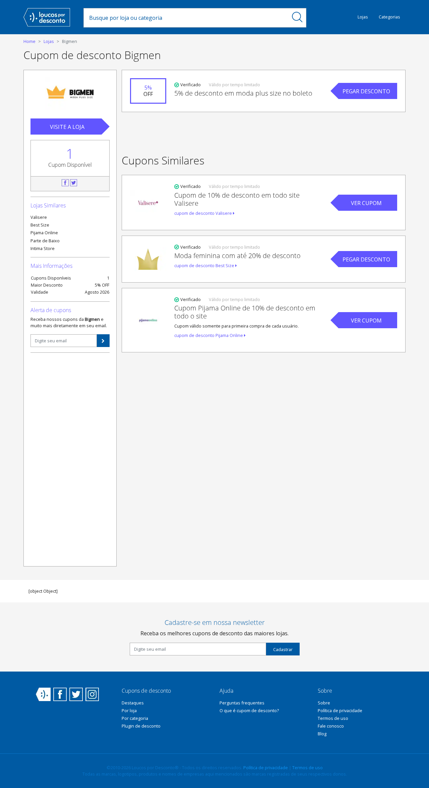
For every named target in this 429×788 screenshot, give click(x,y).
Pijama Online (44, 233)
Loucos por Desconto (43, 694)
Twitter (73, 182)
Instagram (92, 694)
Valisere (38, 217)
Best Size (39, 225)
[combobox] (186, 17)
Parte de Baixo (45, 241)
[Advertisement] (70, 458)
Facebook (65, 182)
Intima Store (42, 248)
